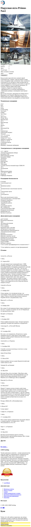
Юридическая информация (11, 496)
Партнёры (6, 497)
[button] (5, 38)
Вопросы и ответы (9, 489)
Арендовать (4, 75)
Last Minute (7, 483)
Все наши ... (4, 446)
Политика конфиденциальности (12, 494)
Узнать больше (5, 524)
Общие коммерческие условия (12, 493)
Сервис (6, 492)
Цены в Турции (8, 490)
